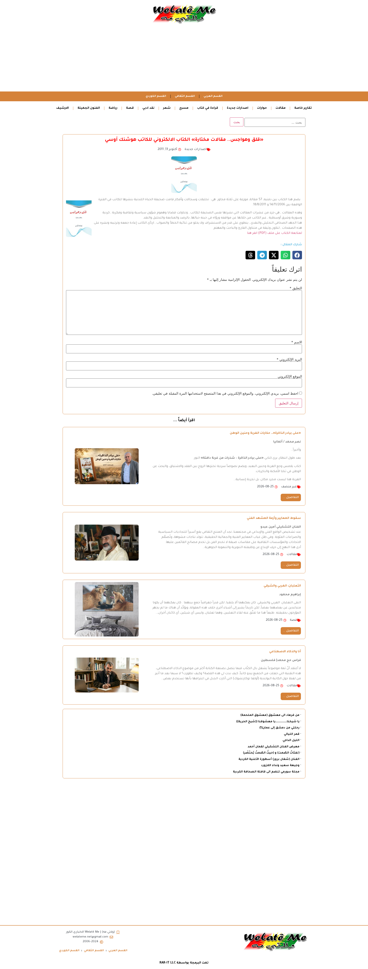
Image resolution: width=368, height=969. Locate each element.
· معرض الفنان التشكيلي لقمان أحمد (274, 746)
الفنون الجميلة (89, 108)
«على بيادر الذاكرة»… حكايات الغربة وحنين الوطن (265, 433)
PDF (262, 233)
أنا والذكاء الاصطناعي (285, 652)
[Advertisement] (184, 59)
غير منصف (289, 487)
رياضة (113, 108)
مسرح (183, 108)
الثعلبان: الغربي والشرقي (282, 586)
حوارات (262, 108)
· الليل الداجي (292, 740)
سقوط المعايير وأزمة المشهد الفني (274, 518)
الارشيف (62, 108)
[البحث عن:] (274, 122)
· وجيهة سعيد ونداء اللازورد (281, 765)
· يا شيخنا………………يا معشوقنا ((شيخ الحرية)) (268, 721)
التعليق (296, 288)
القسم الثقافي (185, 96)
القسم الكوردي (156, 96)
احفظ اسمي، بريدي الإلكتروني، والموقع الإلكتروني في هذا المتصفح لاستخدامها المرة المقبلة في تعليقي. (225, 393)
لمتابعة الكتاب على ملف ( (283, 233)
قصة (130, 108)
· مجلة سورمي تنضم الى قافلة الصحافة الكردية (267, 771)
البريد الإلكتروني (289, 359)
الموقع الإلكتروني (290, 376)
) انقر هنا (253, 233)
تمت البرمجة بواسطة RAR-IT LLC (184, 963)
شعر (167, 108)
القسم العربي (213, 96)
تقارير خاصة (303, 108)
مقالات (281, 108)
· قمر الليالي (292, 734)
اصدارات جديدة (237, 108)
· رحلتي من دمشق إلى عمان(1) (280, 727)
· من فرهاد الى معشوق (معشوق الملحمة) (270, 715)
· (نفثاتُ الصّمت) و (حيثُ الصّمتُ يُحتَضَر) (272, 753)
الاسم (296, 342)
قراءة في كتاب (207, 108)
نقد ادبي (148, 108)
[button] (297, 255)
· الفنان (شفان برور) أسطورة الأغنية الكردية (270, 759)
